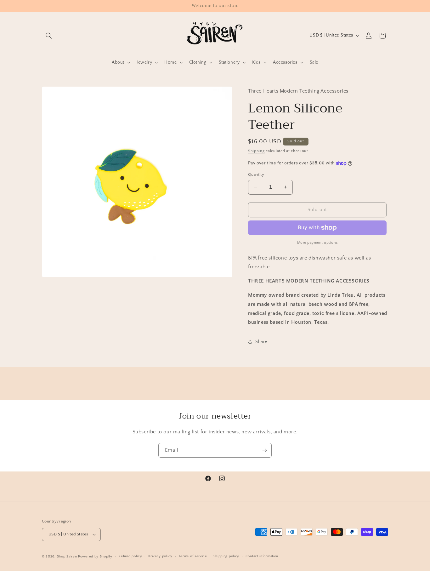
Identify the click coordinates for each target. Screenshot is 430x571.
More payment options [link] (317, 243)
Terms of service (193, 556)
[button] (49, 36)
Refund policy (130, 556)
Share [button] (261, 341)
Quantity (256, 174)
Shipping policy (226, 556)
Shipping (256, 151)
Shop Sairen (67, 556)
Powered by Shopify (95, 556)
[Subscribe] (264, 450)
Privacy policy (160, 556)
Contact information (262, 556)
